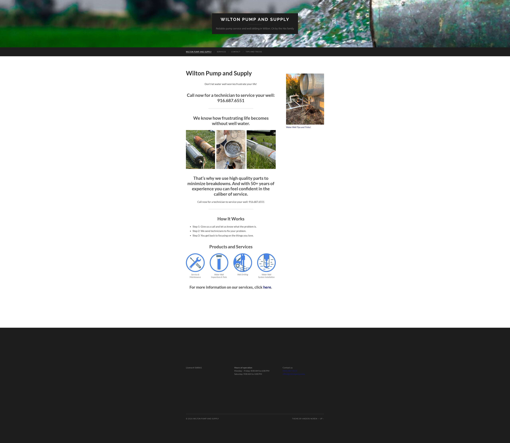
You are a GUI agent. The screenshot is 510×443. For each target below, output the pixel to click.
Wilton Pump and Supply (255, 19)
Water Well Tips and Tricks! (298, 127)
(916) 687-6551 (290, 370)
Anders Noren (309, 419)
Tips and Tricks (254, 52)
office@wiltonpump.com (294, 374)
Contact (235, 52)
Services (221, 52)
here (267, 287)
